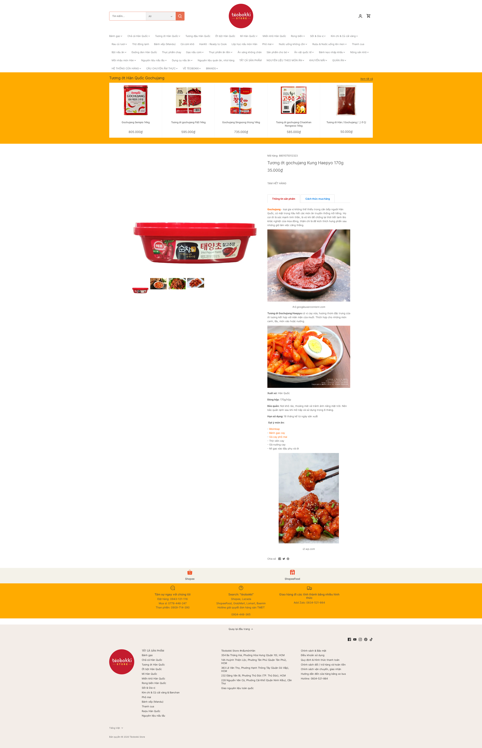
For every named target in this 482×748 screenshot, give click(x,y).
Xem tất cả (366, 78)
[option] (140, 286)
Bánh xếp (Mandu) (152, 701)
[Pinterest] (365, 639)
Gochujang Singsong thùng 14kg (241, 122)
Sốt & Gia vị (148, 687)
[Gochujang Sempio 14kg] (135, 100)
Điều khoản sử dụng (312, 655)
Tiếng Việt (114, 728)
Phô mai (146, 697)
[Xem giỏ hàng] (368, 16)
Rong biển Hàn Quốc (154, 683)
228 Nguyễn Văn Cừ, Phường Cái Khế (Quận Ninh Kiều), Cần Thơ (256, 682)
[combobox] (127, 16)
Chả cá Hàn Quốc (152, 659)
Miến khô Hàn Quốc (153, 678)
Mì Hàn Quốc (149, 673)
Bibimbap (274, 428)
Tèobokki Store (137, 737)
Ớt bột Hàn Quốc (152, 669)
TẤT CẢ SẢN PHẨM (153, 650)
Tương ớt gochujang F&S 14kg (188, 122)
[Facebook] (349, 639)
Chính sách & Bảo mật (313, 650)
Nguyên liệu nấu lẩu (153, 715)
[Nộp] (180, 16)
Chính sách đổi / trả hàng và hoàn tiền (323, 664)
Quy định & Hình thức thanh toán (320, 659)
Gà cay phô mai (278, 436)
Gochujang (274, 209)
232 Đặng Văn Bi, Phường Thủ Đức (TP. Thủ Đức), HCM (253, 675)
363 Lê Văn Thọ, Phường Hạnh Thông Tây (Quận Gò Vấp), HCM (255, 669)
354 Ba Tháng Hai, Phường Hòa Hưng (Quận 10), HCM (253, 655)
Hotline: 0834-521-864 (314, 678)
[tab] (283, 198)
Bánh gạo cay (277, 432)
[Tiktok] (371, 639)
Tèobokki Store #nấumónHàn (238, 650)
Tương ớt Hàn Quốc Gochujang (136, 78)
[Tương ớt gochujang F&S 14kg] (188, 100)
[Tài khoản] (360, 16)
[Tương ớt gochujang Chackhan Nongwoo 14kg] (293, 100)
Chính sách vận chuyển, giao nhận (321, 669)
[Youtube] (354, 639)
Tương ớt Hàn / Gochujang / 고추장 (346, 122)
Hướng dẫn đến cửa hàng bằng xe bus (323, 673)
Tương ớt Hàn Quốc (153, 664)
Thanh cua (148, 706)
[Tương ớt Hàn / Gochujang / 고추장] (346, 100)
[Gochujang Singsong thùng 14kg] (241, 100)
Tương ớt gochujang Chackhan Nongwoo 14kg (293, 124)
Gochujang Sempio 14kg (136, 122)
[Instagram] (360, 639)
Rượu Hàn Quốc (151, 711)
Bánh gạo (147, 655)
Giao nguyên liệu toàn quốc (237, 688)
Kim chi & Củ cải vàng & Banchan (161, 692)
